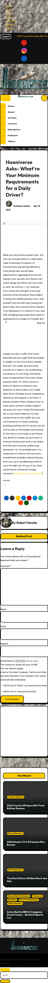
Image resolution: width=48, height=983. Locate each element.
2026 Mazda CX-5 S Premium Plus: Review (26, 843)
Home (8, 6)
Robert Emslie (26, 523)
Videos (8, 28)
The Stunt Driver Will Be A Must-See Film (27, 880)
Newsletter (10, 21)
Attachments (7, 661)
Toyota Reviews (15, 797)
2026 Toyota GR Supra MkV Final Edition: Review (25, 807)
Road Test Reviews (29, 900)
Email (3, 626)
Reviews (12, 900)
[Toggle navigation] (5, 98)
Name (3, 609)
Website (4, 643)
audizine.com (20, 473)
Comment (6, 566)
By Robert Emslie (21, 206)
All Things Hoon (15, 870)
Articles (9, 13)
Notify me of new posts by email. (20, 691)
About (8, 10)
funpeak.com (35, 473)
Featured (37, 896)
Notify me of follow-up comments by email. (25, 685)
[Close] (5, 970)
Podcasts (10, 25)
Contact (9, 17)
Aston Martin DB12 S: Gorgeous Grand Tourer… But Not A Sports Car (25, 914)
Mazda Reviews (15, 833)
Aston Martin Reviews (18, 896)
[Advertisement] (24, 732)
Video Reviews (15, 903)
